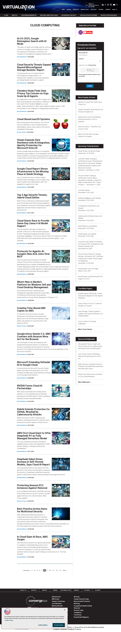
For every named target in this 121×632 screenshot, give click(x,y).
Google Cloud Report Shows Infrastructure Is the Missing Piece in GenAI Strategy (33, 171)
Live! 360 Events (57, 603)
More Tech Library (85, 329)
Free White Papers (85, 289)
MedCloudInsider (57, 606)
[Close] (65, 610)
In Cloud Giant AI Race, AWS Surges (32, 538)
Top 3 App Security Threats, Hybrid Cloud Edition (32, 196)
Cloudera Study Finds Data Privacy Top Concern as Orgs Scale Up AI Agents (33, 93)
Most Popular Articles (86, 97)
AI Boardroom (56, 596)
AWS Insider (55, 599)
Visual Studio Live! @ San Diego (89, 151)
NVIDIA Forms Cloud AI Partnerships (29, 387)
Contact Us (23, 590)
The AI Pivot (77, 615)
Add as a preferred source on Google (93, 5)
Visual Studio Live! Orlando (87, 234)
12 (57, 570)
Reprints (76, 590)
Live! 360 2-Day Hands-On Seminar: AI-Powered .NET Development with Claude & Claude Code (90, 244)
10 (50, 570)
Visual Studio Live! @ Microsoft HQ (90, 276)
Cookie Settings (43, 625)
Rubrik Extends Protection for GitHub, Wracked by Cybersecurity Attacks (33, 412)
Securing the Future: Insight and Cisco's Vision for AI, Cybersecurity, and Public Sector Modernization (90, 346)
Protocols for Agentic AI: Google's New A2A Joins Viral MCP (33, 254)
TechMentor (78, 612)
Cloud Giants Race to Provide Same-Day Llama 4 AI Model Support (33, 223)
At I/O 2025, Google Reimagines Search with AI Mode (31, 41)
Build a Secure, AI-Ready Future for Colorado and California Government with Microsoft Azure (90, 366)
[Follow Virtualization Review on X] (105, 5)
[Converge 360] (36, 601)
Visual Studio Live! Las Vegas (88, 269)
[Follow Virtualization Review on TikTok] (108, 5)
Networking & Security (68, 15)
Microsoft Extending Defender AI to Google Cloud (33, 363)
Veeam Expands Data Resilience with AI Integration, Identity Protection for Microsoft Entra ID (33, 143)
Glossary (97, 590)
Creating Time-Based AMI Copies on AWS (31, 309)
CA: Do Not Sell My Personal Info (94, 627)
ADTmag (76, 596)
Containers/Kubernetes (28, 15)
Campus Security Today (81, 599)
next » (65, 570)
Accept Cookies (59, 625)
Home (63, 9)
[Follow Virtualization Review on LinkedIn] (103, 5)
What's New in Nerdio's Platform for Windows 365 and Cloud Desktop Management (34, 284)
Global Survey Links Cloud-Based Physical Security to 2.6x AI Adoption (89, 119)
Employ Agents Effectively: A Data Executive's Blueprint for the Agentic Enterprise (90, 295)
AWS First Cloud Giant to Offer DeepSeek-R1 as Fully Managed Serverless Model (34, 436)
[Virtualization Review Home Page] (19, 8)
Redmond (77, 608)
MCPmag (77, 603)
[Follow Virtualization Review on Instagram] (111, 5)
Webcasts (76, 9)
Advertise (94, 9)
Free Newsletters (66, 590)
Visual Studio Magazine (81, 617)
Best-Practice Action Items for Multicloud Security (32, 510)
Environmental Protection (82, 601)
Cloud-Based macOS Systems (33, 119)
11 (53, 570)
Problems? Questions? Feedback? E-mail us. (67, 629)
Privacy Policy (92, 65)
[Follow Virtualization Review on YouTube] (114, 5)
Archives (44, 590)
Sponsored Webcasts (86, 339)
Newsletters (85, 9)
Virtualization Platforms (88, 15)
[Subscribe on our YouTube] (84, 34)
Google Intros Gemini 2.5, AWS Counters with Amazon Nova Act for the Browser (34, 336)
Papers (69, 9)
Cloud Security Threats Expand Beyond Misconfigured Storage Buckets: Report (34, 67)
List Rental (87, 590)
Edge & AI (14, 15)
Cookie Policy (9, 620)
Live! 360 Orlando (84, 190)
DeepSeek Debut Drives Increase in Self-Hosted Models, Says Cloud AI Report (33, 462)
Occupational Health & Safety (83, 606)
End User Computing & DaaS (49, 15)
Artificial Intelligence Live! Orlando (89, 198)
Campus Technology (58, 601)
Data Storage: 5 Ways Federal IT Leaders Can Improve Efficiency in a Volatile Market (90, 313)
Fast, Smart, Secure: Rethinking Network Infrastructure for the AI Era (89, 356)
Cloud (6, 15)
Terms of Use (78, 627)
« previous (26, 570)
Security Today (78, 610)
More (113, 9)
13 (60, 570)
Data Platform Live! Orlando (87, 226)
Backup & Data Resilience (109, 15)
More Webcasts (84, 382)
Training (100, 9)
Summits (107, 9)
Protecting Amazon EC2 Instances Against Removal (32, 486)
